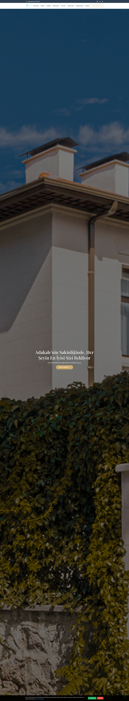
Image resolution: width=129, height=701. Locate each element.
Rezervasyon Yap (97, 6)
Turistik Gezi (70, 6)
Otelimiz (48, 6)
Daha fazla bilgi (40, 699)
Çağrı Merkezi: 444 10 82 (34, 1)
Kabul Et (92, 698)
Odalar (42, 6)
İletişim (87, 6)
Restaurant (56, 6)
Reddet (100, 698)
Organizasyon (79, 6)
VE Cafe (63, 6)
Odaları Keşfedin (63, 367)
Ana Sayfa (36, 6)
